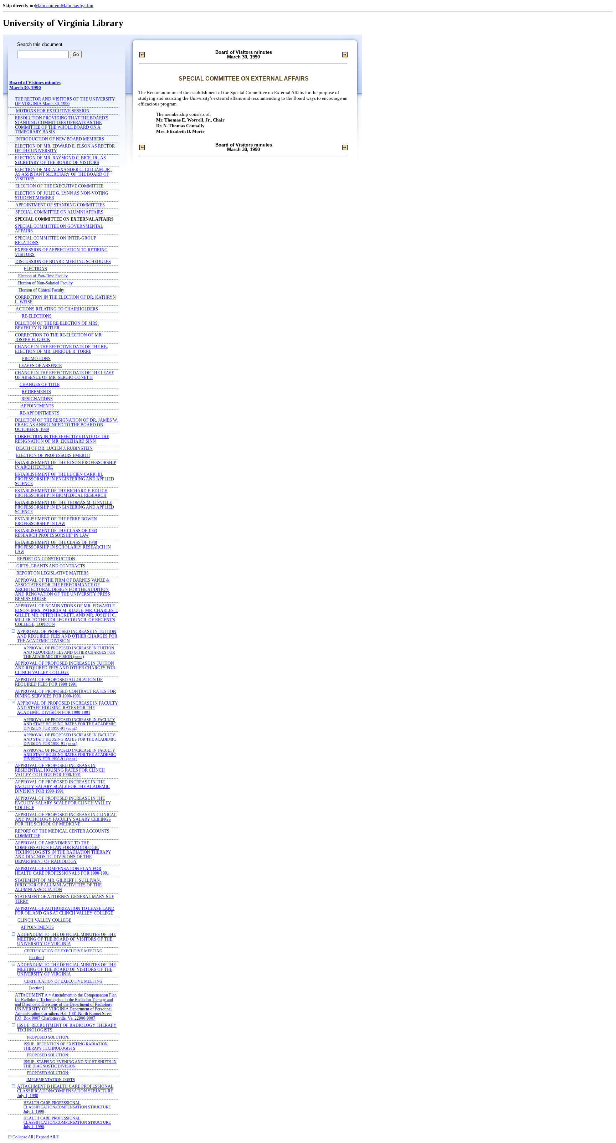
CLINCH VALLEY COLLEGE (44, 920)
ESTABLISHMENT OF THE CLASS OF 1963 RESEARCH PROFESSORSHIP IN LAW (56, 533)
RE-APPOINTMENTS (40, 413)
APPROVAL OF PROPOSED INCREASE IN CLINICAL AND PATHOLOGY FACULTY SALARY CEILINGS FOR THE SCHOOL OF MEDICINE (66, 820)
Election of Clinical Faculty (41, 290)
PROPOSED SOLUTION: (48, 1037)
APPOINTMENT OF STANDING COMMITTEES (60, 205)
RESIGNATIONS (37, 399)
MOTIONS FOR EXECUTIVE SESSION (52, 111)
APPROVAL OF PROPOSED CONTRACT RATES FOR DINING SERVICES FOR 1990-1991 (65, 694)
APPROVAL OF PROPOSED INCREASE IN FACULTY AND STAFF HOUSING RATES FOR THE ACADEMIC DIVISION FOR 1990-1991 (67, 708)
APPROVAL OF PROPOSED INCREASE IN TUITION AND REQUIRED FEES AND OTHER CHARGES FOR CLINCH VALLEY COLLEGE (65, 668)
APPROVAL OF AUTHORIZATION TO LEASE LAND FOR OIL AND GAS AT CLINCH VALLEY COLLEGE (64, 911)
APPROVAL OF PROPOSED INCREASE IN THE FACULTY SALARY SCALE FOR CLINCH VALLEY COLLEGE (63, 803)
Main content (48, 5)
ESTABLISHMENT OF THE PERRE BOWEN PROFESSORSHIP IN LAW (56, 521)
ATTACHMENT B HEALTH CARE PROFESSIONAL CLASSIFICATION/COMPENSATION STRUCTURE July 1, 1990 (65, 1091)
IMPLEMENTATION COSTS (50, 1079)
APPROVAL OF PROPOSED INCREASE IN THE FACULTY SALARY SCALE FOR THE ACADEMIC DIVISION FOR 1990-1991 (62, 787)
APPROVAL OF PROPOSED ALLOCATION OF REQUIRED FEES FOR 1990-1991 (59, 682)
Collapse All (22, 1137)
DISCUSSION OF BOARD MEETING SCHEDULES (63, 261)
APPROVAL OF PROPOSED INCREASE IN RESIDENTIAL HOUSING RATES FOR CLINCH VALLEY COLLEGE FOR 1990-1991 (60, 770)
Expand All (45, 1137)
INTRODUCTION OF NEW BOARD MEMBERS (59, 139)
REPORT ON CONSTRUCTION (46, 559)
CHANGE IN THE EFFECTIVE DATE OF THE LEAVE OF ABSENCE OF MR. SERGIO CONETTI (64, 375)
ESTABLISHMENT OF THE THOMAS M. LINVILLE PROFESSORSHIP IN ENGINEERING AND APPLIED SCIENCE (64, 507)
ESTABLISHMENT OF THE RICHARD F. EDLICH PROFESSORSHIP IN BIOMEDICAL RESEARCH (61, 493)
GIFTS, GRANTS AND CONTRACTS (50, 566)
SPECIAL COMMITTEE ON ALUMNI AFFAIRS (59, 212)
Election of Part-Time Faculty (43, 276)
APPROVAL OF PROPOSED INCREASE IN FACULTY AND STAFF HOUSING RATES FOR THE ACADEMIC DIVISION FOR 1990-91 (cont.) (70, 723)
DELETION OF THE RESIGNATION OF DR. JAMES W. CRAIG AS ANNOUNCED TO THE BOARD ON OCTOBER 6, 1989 (66, 425)
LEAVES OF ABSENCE (40, 366)
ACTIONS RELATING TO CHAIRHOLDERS (57, 309)
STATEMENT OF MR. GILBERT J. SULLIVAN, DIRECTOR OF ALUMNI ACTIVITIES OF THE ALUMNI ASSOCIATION (58, 885)
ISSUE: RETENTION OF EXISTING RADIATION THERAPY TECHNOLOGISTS (66, 1046)
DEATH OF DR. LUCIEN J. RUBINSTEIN (54, 448)
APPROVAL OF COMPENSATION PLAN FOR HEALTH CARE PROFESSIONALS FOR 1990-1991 (62, 871)
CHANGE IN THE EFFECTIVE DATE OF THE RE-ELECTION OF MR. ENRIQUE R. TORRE (61, 349)
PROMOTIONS (36, 358)
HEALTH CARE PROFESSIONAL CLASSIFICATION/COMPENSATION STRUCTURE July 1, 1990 (67, 1107)
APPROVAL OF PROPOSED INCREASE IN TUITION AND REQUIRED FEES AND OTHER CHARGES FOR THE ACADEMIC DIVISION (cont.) (69, 652)
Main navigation (77, 5)
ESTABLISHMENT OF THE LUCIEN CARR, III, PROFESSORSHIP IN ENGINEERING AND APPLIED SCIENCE (64, 479)
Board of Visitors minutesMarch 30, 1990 (35, 85)
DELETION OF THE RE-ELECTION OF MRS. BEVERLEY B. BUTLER (57, 325)
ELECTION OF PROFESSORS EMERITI (53, 455)
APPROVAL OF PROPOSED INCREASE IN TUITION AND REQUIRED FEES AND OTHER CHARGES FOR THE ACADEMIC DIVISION (67, 636)
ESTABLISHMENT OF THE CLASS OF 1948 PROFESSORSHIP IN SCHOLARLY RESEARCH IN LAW (63, 547)
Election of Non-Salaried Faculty (45, 283)
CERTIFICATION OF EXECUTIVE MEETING (63, 951)
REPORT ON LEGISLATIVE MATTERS (52, 573)
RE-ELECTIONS (37, 316)
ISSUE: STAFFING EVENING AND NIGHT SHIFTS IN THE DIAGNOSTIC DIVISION (70, 1064)
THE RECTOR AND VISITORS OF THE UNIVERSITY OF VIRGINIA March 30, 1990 (65, 101)
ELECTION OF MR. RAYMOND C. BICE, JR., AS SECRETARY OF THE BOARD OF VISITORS (60, 160)
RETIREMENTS (36, 392)
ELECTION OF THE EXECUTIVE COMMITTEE (59, 186)
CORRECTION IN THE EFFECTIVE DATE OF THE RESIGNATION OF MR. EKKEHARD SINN (62, 439)
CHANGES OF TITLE (40, 384)
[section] (36, 958)
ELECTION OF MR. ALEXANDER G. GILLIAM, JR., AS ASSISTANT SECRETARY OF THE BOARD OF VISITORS (63, 174)
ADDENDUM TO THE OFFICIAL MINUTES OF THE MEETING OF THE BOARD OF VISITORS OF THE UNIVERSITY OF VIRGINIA (66, 939)
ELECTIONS (35, 269)
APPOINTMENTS (37, 406)
